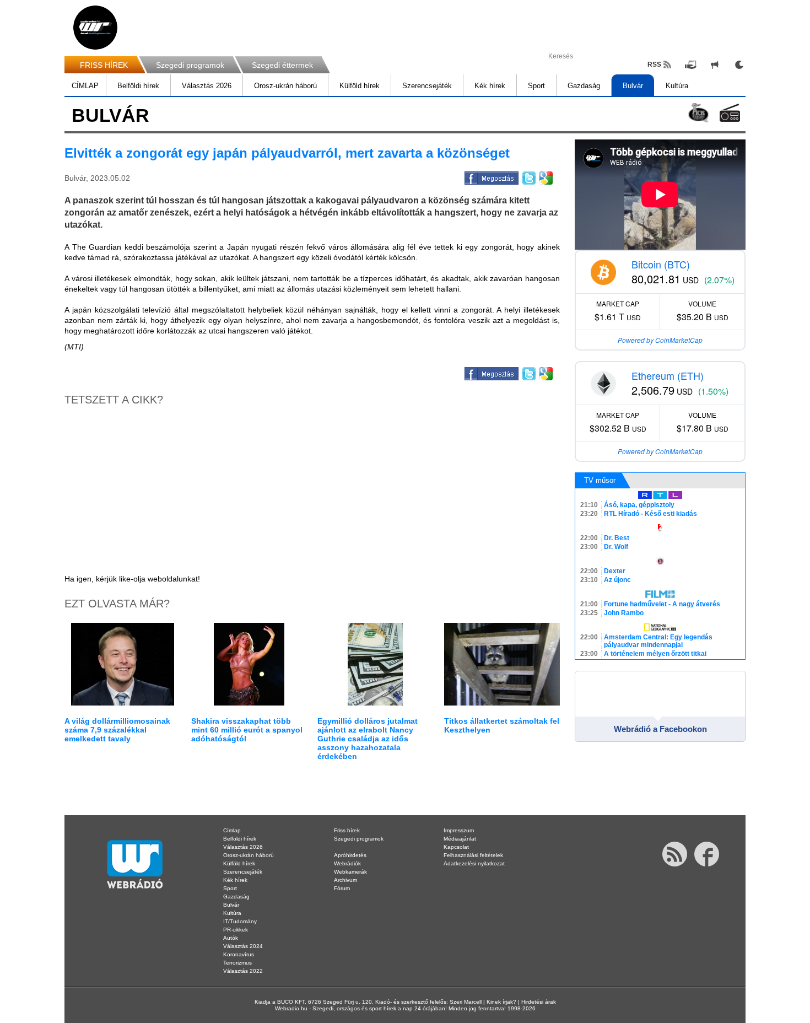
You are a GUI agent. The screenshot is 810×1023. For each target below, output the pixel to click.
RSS (654, 64)
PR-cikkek (235, 930)
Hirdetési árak (538, 1002)
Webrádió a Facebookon (660, 729)
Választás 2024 (243, 946)
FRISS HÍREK (104, 65)
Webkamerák (350, 872)
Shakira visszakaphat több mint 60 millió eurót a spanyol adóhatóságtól (247, 730)
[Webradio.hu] (95, 28)
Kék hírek (489, 86)
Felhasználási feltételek (473, 855)
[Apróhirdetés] (714, 64)
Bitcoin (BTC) (660, 264)
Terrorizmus (237, 963)
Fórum (342, 888)
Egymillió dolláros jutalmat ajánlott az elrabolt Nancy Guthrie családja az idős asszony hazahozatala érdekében (367, 739)
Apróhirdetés (350, 855)
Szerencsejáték (427, 86)
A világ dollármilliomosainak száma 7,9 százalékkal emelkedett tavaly (117, 730)
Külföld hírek (359, 86)
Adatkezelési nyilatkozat (474, 863)
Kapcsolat (456, 847)
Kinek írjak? (501, 1002)
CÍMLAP (85, 86)
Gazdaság (584, 86)
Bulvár (633, 86)
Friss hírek (347, 830)
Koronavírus (238, 954)
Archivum (345, 880)
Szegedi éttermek (282, 65)
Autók (230, 938)
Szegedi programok (190, 65)
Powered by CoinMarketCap (660, 339)
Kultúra (677, 86)
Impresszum (459, 830)
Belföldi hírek (138, 86)
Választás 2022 (243, 971)
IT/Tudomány (240, 921)
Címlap (232, 830)
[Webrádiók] (730, 113)
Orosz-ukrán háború (285, 86)
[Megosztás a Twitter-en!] (528, 176)
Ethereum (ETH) (667, 375)
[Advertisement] (766, 176)
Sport (536, 86)
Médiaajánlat (460, 839)
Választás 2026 (206, 86)
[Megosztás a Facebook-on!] (491, 176)
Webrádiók (347, 863)
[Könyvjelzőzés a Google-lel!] (545, 176)
